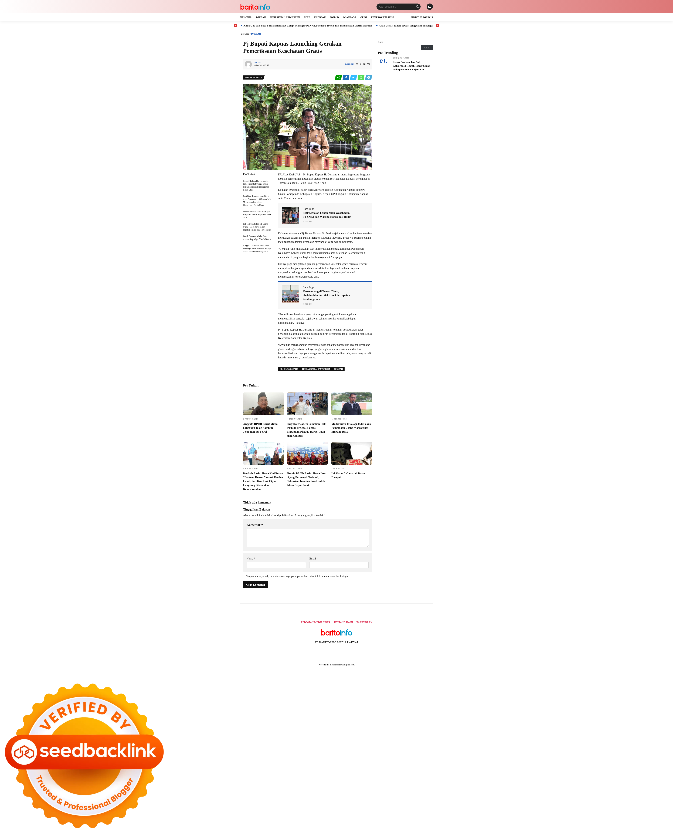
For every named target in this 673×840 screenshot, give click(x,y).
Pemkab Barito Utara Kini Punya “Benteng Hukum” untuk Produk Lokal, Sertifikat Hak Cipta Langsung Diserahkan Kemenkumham (263, 481)
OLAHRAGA (349, 17)
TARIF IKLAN (364, 622)
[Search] (417, 6)
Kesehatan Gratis (289, 369)
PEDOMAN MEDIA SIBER (315, 622)
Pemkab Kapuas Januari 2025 (316, 369)
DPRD (307, 17)
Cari (380, 42)
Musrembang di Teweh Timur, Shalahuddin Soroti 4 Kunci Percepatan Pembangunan (326, 295)
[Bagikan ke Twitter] (354, 77)
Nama (251, 558)
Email (313, 558)
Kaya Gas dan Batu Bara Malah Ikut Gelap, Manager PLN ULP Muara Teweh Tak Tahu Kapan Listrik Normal (246, 25)
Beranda (245, 33)
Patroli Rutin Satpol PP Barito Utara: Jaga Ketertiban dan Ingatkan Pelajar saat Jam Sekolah (257, 227)
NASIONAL (246, 17)
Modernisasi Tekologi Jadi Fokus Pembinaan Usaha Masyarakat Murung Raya (351, 427)
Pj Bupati (338, 369)
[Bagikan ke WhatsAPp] (361, 77)
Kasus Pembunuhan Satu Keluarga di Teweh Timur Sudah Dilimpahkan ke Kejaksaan (411, 66)
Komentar (255, 524)
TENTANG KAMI (343, 622)
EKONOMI (320, 17)
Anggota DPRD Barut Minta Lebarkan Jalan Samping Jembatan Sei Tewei (260, 427)
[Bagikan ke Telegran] (368, 77)
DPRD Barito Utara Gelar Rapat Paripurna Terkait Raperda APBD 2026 (257, 214)
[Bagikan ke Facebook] (346, 77)
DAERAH (261, 17)
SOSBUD (334, 17)
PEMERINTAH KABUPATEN (285, 17)
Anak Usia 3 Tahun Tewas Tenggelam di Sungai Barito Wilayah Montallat (359, 25)
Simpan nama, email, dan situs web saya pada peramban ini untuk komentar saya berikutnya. (297, 576)
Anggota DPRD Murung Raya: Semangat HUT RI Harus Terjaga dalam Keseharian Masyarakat (257, 248)
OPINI (363, 17)
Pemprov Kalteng (382, 17)
